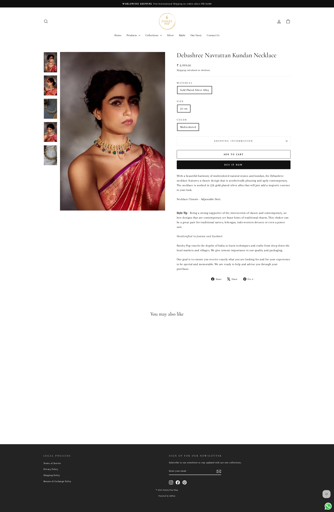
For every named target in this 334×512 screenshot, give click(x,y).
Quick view (72, 409)
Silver (170, 35)
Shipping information (233, 141)
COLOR (182, 119)
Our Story (196, 35)
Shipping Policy (51, 475)
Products (132, 35)
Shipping (181, 70)
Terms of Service (52, 463)
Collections (152, 35)
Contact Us (213, 35)
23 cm (184, 108)
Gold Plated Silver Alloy (194, 90)
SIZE (180, 101)
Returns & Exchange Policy (57, 481)
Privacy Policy (50, 469)
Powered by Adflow (166, 496)
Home (117, 35)
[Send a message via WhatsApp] (328, 506)
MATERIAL (185, 83)
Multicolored (188, 127)
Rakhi (182, 35)
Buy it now (233, 165)
